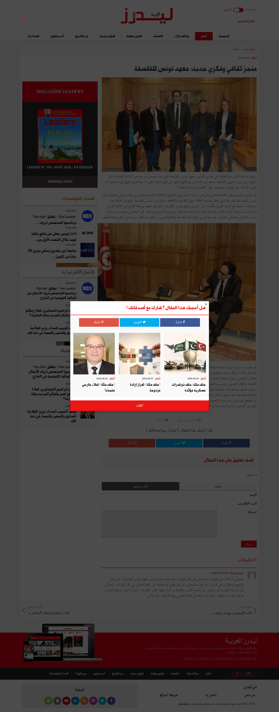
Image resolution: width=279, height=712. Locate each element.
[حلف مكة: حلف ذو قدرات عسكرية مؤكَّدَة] (185, 354)
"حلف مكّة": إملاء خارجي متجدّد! (98, 387)
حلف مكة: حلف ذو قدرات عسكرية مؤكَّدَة (189, 387)
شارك (179, 322)
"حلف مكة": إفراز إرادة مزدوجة (145, 387)
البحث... (95, 13)
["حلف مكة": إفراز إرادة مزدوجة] (139, 354)
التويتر (138, 322)
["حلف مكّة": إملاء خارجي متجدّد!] (94, 354)
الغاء (139, 405)
